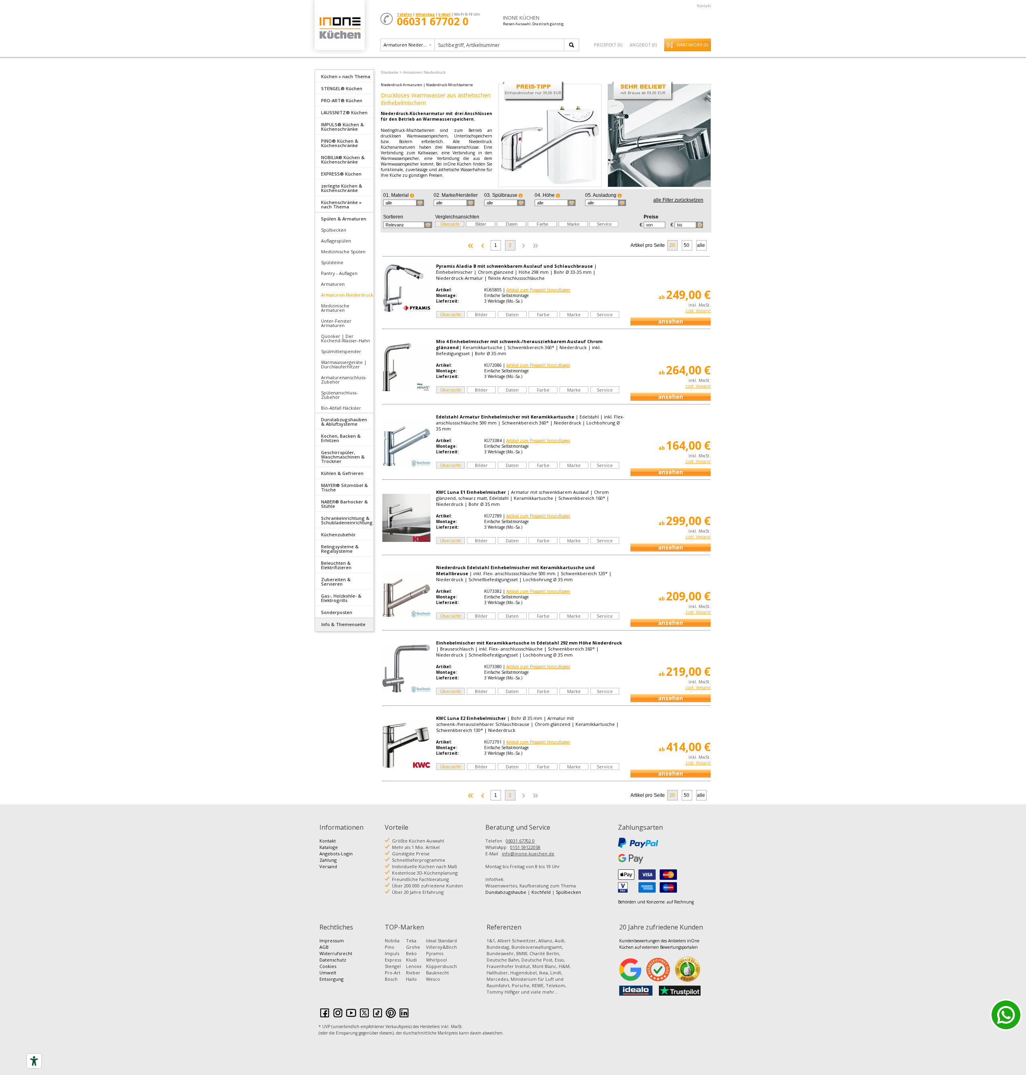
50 (686, 245)
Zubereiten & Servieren (336, 581)
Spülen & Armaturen (343, 219)
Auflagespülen (336, 240)
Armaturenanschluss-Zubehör (344, 379)
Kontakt (704, 5)
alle (701, 245)
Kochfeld (541, 892)
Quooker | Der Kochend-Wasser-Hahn (345, 338)
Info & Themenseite (343, 624)
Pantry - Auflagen (339, 273)
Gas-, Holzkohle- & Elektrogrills (341, 598)
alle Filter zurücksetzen (678, 200)
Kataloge (328, 847)
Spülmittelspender (341, 351)
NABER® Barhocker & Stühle (344, 504)
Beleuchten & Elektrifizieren (336, 565)
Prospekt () (608, 45)
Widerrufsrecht (335, 953)
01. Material (396, 195)
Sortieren (393, 217)
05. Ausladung (601, 195)
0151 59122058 (525, 847)
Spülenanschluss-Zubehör (339, 394)
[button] (403, 203)
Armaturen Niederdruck (347, 295)
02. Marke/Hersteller (456, 195)
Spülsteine (332, 262)
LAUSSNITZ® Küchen (344, 112)
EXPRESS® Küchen (341, 174)
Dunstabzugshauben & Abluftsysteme (344, 421)
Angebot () (643, 45)
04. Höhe (545, 195)
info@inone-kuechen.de (528, 854)
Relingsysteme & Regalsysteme (340, 549)
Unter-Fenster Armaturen (336, 323)
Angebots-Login (336, 854)
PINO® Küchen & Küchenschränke (339, 143)
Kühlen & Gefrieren (342, 473)
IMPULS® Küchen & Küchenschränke (342, 126)
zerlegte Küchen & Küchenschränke (341, 188)
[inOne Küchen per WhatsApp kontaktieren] (1006, 1015)
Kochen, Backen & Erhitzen (341, 438)
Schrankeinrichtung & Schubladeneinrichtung (347, 520)
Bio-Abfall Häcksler (341, 408)
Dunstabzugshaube (505, 892)
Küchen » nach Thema (345, 76)
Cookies (327, 966)
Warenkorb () (692, 45)
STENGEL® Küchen (341, 88)
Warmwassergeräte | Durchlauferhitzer (344, 364)
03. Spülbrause (501, 195)
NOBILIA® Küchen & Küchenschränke (343, 159)
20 (672, 245)
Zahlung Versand (328, 863)
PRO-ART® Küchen (341, 100)
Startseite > (391, 72)
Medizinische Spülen (343, 251)
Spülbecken (333, 230)
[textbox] (500, 44)
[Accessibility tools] (34, 1061)
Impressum (331, 941)
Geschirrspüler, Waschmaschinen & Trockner (343, 456)
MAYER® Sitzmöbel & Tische (344, 487)
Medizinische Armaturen (335, 307)
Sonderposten (336, 612)
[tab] (344, 76)
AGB (324, 947)
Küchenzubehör (338, 534)
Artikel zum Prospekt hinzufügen (538, 290)
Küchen (339, 28)
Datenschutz (332, 960)
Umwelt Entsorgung (331, 976)
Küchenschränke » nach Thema (341, 204)
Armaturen (333, 284)
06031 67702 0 (520, 841)
